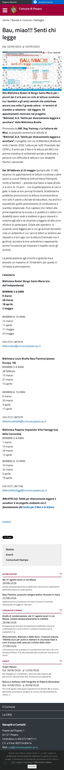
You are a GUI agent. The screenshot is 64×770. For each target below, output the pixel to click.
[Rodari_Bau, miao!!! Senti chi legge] (32, 70)
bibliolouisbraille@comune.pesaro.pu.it (24, 421)
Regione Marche (9, 2)
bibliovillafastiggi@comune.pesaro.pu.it (24, 490)
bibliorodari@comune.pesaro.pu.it (21, 346)
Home (5, 20)
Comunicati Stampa (17, 560)
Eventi (9, 555)
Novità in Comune (21, 20)
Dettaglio (39, 20)
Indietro (6, 522)
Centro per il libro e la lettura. (38, 507)
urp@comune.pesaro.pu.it (23, 747)
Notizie (10, 549)
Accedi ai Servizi (45, 2)
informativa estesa (42, 762)
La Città (7, 714)
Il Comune (8, 706)
